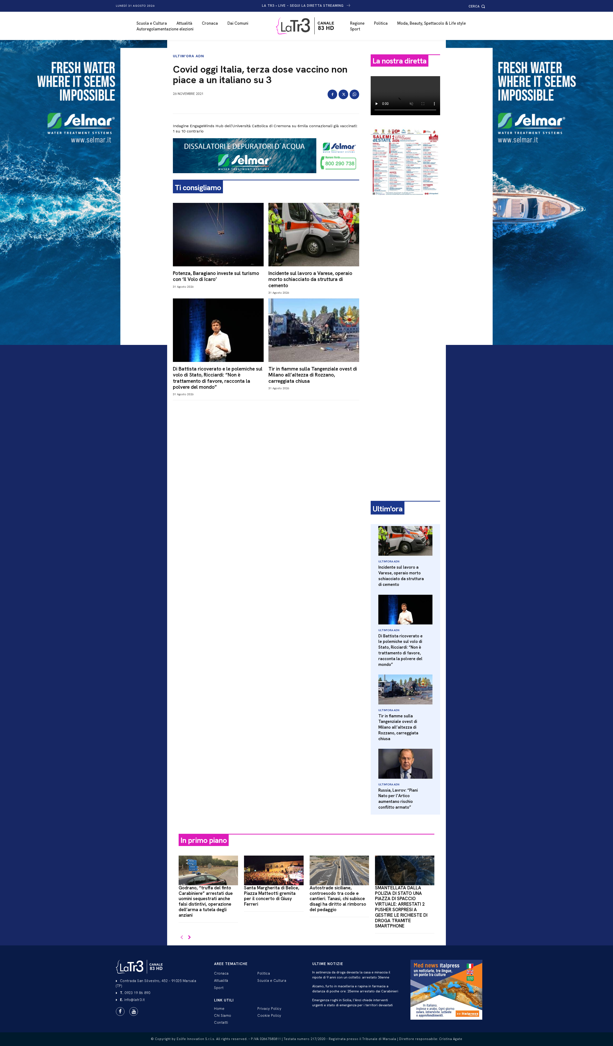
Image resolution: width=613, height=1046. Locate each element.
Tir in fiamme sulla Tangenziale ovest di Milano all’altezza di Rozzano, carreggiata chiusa (312, 375)
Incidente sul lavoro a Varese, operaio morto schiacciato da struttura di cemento (310, 279)
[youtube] (133, 1011)
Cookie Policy (269, 1015)
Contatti (221, 1022)
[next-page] (189, 938)
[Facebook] (332, 94)
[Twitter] (343, 94)
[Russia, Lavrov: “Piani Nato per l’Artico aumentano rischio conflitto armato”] (405, 763)
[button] (478, 6)
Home (219, 1008)
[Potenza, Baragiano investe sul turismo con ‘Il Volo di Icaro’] (218, 234)
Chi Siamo (222, 1015)
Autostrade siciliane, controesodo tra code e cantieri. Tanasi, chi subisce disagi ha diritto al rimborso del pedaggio (338, 899)
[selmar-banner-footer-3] (266, 177)
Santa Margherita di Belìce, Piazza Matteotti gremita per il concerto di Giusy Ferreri (271, 896)
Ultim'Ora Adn (188, 56)
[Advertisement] (405, 275)
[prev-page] (182, 938)
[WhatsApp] (354, 94)
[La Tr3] (309, 25)
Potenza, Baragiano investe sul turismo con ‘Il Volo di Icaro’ (216, 276)
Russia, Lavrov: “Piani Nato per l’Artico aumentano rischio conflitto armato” (398, 799)
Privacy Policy (269, 1008)
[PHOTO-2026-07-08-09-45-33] (405, 199)
